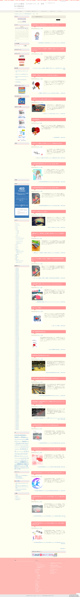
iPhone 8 (20, 439)
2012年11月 (17, 416)
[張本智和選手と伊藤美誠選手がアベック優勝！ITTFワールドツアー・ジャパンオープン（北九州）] (38, 415)
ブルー (27, 460)
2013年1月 (17, 413)
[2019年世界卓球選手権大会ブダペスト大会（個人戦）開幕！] (36, 203)
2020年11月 (17, 291)
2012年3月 (17, 426)
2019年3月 (17, 317)
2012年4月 (17, 425)
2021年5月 (17, 283)
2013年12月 (17, 399)
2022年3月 (17, 270)
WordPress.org (18, 499)
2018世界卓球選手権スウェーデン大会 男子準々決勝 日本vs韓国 (46, 448)
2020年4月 (17, 300)
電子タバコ (17, 259)
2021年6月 (17, 282)
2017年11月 (17, 338)
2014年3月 (17, 395)
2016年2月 (17, 365)
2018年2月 (17, 334)
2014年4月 (17, 394)
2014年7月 (17, 390)
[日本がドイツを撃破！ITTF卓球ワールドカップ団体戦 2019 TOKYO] (38, 155)
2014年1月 (17, 398)
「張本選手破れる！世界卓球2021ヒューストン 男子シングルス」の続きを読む (51, 42)
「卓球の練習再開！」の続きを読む (59, 137)
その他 (17, 244)
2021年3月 (17, 286)
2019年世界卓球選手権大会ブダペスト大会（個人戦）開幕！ (45, 187)
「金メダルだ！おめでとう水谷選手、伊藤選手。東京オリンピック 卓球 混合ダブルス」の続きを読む (49, 69)
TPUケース (20, 441)
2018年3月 (17, 333)
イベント (21, 445)
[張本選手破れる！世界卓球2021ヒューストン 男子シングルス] (37, 40)
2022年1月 (17, 273)
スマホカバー (17, 449)
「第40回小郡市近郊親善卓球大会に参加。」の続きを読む (55, 372)
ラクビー (17, 233)
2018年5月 (17, 330)
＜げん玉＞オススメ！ (44, 11)
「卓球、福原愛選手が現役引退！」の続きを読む (57, 349)
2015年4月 (17, 378)
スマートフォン (18, 236)
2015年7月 (17, 374)
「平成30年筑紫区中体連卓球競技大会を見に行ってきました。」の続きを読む (52, 395)
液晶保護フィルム (40, 567)
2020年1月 (17, 304)
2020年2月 (17, 303)
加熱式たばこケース (19, 252)
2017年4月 (17, 347)
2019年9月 (17, 309)
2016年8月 (17, 357)
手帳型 (25, 464)
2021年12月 (17, 274)
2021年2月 (17, 287)
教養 (16, 255)
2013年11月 (17, 400)
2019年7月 (17, 312)
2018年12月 (17, 321)
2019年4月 (17, 316)
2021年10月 (17, 277)
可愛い (15, 464)
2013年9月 (17, 403)
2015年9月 (17, 372)
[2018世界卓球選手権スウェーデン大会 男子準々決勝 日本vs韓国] (37, 464)
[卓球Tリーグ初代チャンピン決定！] (38, 225)
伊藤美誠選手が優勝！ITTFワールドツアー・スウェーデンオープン (47, 283)
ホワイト (17, 462)
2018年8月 (17, 326)
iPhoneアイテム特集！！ (19, 11)
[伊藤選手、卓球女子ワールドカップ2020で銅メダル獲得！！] (37, 90)
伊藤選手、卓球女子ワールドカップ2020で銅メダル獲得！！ (45, 75)
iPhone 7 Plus (16, 439)
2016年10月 (17, 355)
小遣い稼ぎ (17, 254)
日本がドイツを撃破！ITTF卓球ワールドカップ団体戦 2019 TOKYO (47, 143)
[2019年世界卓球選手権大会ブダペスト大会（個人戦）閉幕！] (37, 179)
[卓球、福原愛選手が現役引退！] (35, 347)
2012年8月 (17, 420)
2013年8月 (17, 404)
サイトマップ (60, 11)
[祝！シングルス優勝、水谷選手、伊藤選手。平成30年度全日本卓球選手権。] (36, 275)
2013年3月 (17, 411)
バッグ (17, 248)
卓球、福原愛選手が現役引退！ (39, 331)
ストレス (17, 227)
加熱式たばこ (17, 249)
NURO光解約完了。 (18, 490)
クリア (23, 446)
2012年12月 (17, 415)
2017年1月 (17, 351)
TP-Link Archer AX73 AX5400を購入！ (21, 79)
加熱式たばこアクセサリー (20, 251)
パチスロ (17, 247)
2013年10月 (17, 402)
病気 (16, 258)
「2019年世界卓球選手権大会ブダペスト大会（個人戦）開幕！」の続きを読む (51, 205)
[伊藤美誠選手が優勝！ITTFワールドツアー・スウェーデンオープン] (37, 299)
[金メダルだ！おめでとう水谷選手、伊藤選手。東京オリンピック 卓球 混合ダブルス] (37, 65)
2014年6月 (17, 391)
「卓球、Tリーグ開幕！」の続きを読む (58, 325)
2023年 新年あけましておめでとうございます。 (22, 71)
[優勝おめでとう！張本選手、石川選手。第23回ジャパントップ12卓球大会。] (36, 250)
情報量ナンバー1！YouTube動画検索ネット (22, 475)
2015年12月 (17, 368)
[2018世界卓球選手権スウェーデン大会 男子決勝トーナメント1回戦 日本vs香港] (37, 513)
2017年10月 (17, 339)
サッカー (17, 230)
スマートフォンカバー (20, 451)
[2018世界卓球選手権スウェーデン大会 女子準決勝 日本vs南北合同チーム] (37, 488)
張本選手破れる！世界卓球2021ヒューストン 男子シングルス (45, 24)
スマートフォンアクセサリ (41, 566)
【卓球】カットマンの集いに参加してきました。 (43, 99)
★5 (26, 441)
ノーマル (18, 458)
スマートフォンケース (19, 239)
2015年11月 (17, 369)
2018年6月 (17, 329)
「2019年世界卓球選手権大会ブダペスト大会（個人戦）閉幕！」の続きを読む (51, 181)
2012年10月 (17, 417)
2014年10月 (17, 386)
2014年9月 (17, 387)
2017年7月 (17, 343)
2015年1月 (17, 382)
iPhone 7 (27, 437)
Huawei (20, 437)
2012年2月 (17, 428)
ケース (27, 446)
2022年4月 (17, 269)
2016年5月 (17, 361)
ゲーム (17, 226)
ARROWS (23, 435)
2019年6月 (17, 313)
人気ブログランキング (22, 57)
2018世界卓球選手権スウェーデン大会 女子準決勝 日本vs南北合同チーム (48, 472)
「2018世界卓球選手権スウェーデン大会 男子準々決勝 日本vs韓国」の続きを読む (51, 466)
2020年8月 (17, 295)
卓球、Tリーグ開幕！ (37, 307)
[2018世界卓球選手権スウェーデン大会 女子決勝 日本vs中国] (37, 440)
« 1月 (15, 40)
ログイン (17, 495)
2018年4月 (17, 331)
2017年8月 (17, 342)
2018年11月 (17, 322)
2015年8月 (17, 373)
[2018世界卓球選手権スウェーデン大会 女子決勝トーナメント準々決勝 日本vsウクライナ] (37, 540)
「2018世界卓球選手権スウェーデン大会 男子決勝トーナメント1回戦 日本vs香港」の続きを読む (49, 516)
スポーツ (38, 28)
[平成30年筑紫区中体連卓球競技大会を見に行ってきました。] (38, 393)
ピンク (15, 460)
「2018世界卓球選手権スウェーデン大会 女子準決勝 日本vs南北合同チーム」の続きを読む (49, 490)
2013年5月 (17, 408)
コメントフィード (18, 498)
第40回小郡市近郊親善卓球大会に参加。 (41, 355)
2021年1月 (17, 288)
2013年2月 (17, 412)
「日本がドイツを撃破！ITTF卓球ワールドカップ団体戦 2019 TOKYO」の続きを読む (50, 157)
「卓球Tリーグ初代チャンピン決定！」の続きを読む (56, 227)
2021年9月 (17, 278)
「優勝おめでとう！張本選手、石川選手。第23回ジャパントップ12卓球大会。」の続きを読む (49, 252)
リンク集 (52, 570)
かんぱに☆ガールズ (22, 443)
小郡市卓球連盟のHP (19, 476)
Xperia (24, 441)
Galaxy (16, 437)
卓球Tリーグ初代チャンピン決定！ (40, 211)
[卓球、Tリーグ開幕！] (37, 323)
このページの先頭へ (74, 595)
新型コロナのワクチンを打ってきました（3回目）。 (22, 77)
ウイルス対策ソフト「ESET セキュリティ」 (31, 11)
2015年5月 (17, 377)
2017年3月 (17, 348)
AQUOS (16, 435)
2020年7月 (17, 296)
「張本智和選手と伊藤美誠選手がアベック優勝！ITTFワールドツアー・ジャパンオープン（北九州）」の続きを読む (49, 419)
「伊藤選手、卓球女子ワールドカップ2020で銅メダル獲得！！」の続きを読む (51, 93)
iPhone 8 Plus (24, 439)
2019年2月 (17, 318)
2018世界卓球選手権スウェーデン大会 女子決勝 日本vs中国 (45, 425)
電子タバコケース (19, 262)
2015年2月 (17, 381)
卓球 (41, 28)
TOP (22, 13)
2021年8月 (17, 279)
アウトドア (17, 223)
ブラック (23, 460)
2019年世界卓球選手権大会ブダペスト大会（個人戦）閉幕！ (45, 163)
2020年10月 (17, 292)
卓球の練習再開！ (36, 119)
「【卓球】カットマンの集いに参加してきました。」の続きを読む (53, 113)
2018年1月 (17, 335)
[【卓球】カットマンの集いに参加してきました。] (38, 111)
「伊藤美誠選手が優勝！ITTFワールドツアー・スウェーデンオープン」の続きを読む (50, 301)
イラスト (24, 445)
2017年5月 (17, 346)
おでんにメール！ (52, 11)
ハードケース (24, 458)
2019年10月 (17, 308)
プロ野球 (38, 575)
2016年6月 (17, 360)
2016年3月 (17, 364)
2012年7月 (17, 421)
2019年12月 (17, 305)
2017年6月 (17, 344)
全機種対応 (23, 462)
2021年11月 (17, 275)
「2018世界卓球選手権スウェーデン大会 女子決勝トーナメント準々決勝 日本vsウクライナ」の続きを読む (49, 543)
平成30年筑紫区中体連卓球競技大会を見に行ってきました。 (45, 378)
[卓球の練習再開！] (36, 135)
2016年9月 (17, 356)
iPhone (23, 437)
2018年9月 (17, 325)
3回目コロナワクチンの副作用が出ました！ (22, 74)
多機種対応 (20, 464)
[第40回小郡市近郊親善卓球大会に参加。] (38, 370)
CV (26, 435)
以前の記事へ (62, 548)
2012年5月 (17, 424)
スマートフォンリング (19, 241)
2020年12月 (17, 290)
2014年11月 (17, 385)
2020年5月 (17, 299)
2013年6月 (17, 407)
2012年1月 (17, 429)
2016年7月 (17, 359)
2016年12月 (17, 352)
